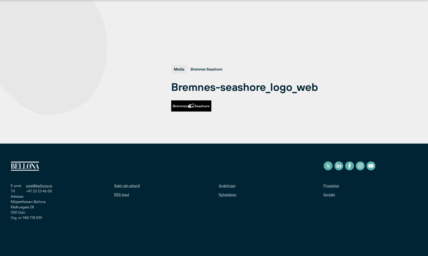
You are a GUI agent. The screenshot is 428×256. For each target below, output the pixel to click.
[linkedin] (338, 165)
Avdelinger (227, 186)
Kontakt (329, 195)
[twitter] (328, 165)
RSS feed (121, 195)
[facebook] (349, 165)
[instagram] (360, 165)
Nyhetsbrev (228, 195)
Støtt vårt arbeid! (127, 186)
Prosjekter (331, 186)
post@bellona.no (39, 186)
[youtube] (370, 165)
